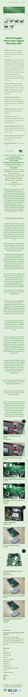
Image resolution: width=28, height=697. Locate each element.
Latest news (6, 630)
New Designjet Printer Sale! (10, 668)
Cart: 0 (23, 2)
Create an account (15, 2)
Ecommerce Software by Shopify (13, 686)
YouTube (4, 678)
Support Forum (7, 666)
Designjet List (6, 653)
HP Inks (5, 670)
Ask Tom (5, 657)
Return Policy (6, 661)
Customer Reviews (8, 672)
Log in (9, 2)
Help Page (6, 663)
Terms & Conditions (8, 659)
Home (4, 650)
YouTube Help (7, 655)
